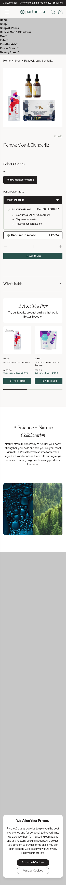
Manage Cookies (33, 870)
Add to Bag (35, 256)
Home (7, 60)
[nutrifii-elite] (48, 340)
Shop (17, 60)
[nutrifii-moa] (17, 340)
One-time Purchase (23, 235)
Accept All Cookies (33, 862)
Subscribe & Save (21, 209)
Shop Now (58, 3)
